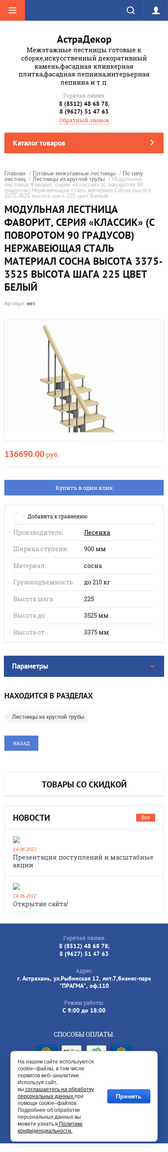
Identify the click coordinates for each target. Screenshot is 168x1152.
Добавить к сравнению (57, 516)
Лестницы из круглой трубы (69, 179)
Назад (21, 743)
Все (145, 817)
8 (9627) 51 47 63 (84, 111)
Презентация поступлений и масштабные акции (83, 861)
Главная (14, 173)
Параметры (30, 666)
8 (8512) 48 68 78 (83, 104)
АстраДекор (84, 39)
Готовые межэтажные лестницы (74, 173)
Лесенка (97, 532)
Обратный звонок (84, 120)
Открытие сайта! (40, 903)
